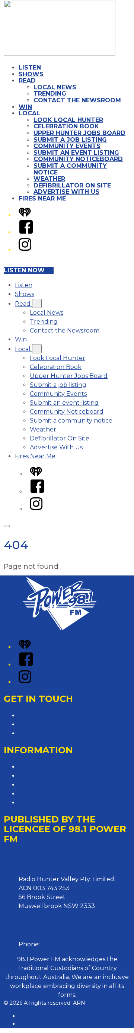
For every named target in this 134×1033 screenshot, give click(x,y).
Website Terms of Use (51, 793)
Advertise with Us (44, 724)
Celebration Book (66, 126)
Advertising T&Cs (43, 784)
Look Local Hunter (68, 119)
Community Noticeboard (78, 159)
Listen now (24, 270)
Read (27, 80)
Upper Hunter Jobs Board (79, 133)
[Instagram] (25, 249)
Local (29, 113)
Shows (31, 74)
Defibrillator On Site (72, 185)
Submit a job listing (70, 139)
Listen (30, 67)
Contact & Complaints (51, 715)
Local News (55, 87)
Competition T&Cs (45, 775)
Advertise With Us (66, 191)
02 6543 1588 (60, 944)
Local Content (40, 802)
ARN (25, 1016)
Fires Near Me (42, 198)
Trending (50, 93)
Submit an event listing (76, 152)
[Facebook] (26, 232)
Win (25, 106)
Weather (49, 178)
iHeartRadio (34, 1023)
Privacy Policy (39, 766)
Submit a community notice (70, 169)
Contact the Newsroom (77, 100)
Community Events (67, 146)
